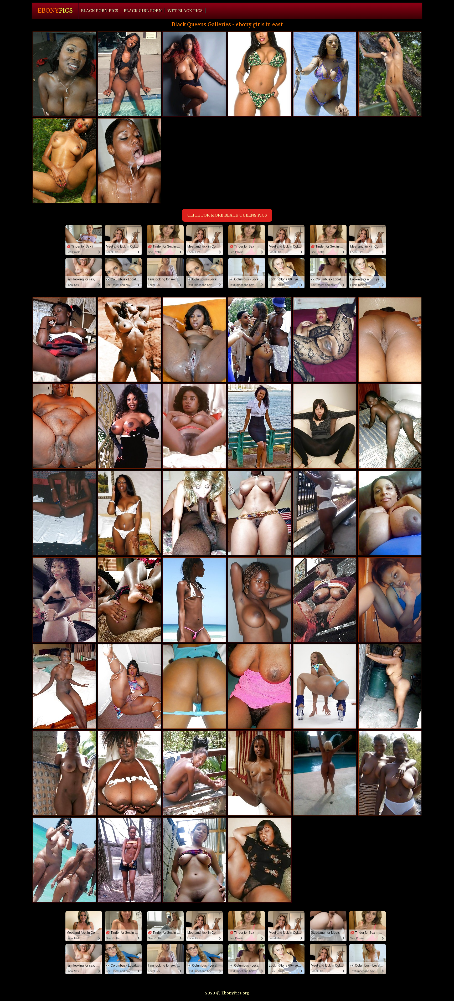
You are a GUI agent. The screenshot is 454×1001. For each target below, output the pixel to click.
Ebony (55, 11)
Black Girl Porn (143, 10)
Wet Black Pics (185, 10)
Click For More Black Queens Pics (227, 215)
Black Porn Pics (99, 10)
